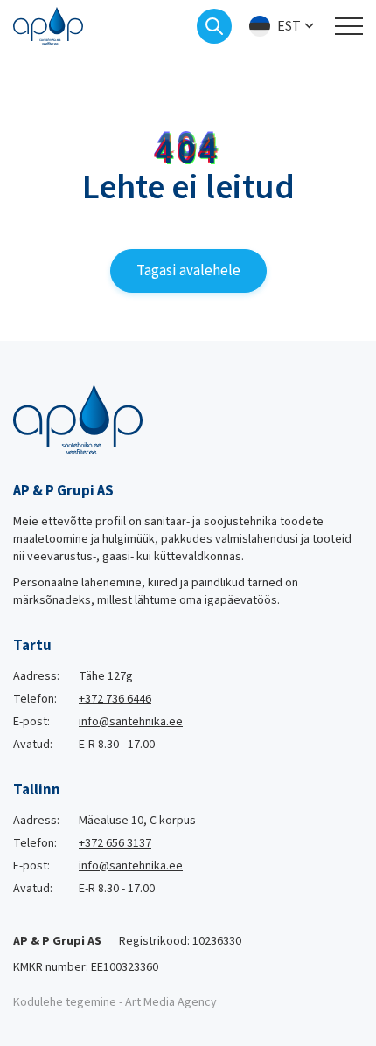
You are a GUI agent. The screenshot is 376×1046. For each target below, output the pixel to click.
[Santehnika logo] (48, 25)
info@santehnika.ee (131, 722)
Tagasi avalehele (188, 270)
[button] (283, 26)
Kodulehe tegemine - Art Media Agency (115, 1002)
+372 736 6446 (115, 699)
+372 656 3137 (115, 843)
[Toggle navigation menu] (349, 26)
